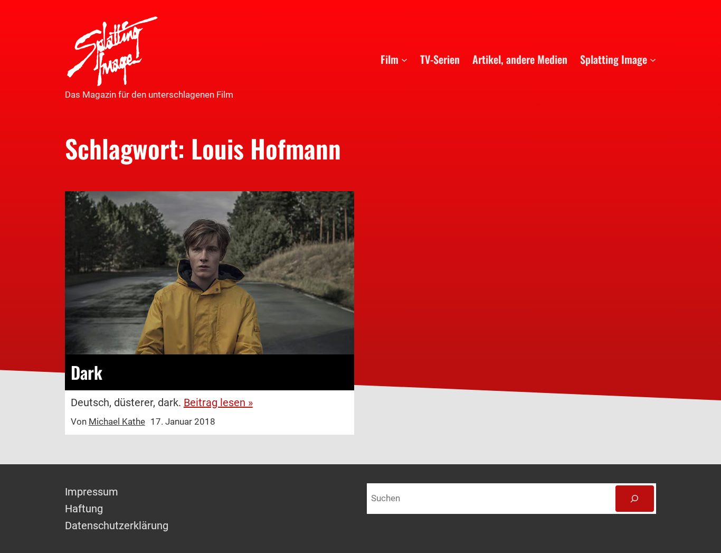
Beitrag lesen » (218, 402)
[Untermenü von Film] (404, 59)
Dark (86, 372)
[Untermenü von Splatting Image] (653, 59)
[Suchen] (634, 498)
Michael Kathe (117, 421)
